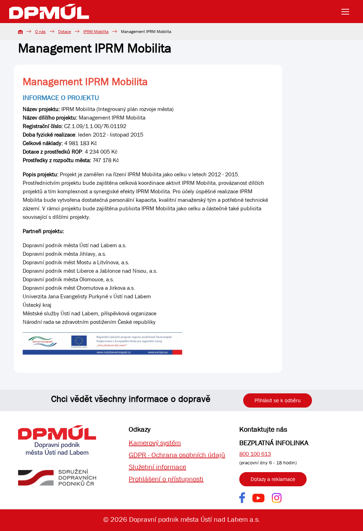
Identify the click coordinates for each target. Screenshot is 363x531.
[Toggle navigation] (347, 11)
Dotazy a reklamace (273, 479)
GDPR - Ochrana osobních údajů (177, 454)
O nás (40, 31)
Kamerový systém (155, 442)
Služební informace (157, 467)
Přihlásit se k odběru (278, 400)
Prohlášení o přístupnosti (166, 479)
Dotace (64, 31)
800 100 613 (255, 454)
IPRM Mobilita (95, 31)
